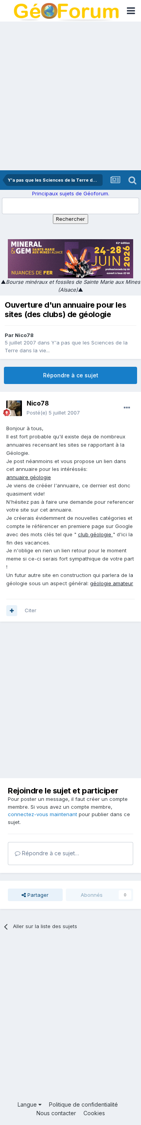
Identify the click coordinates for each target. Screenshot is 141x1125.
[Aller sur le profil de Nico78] (14, 408)
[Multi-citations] (11, 610)
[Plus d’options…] (127, 408)
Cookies (94, 1113)
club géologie (95, 534)
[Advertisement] (70, 95)
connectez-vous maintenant (42, 814)
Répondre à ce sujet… (49, 853)
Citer (30, 610)
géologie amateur (111, 583)
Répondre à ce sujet (70, 375)
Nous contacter (56, 1113)
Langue (28, 1104)
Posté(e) (53, 412)
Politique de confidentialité (83, 1104)
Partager (37, 895)
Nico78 (24, 335)
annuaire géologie (28, 477)
